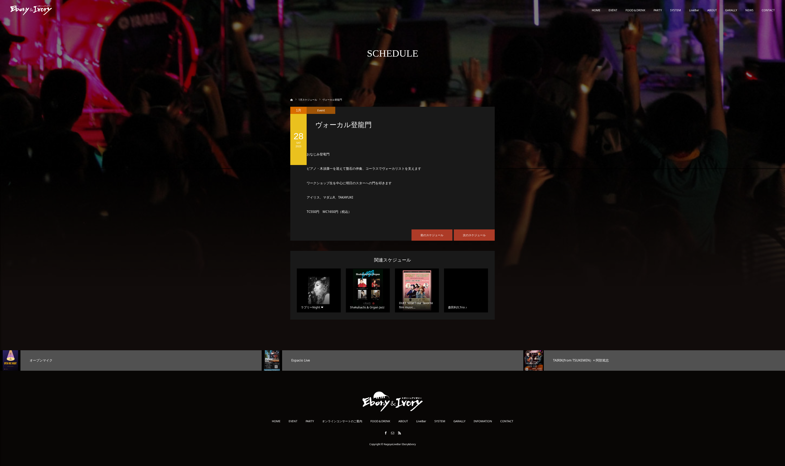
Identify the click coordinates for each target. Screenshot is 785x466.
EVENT (613, 10)
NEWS (749, 10)
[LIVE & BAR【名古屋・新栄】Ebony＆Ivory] (31, 10)
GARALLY (731, 10)
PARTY (658, 10)
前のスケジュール (432, 235)
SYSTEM (675, 10)
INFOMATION (483, 421)
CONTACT (768, 10)
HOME (596, 10)
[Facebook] (386, 433)
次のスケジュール (474, 235)
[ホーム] (291, 99)
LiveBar (694, 10)
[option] (131, 360)
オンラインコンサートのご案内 (342, 421)
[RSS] (399, 433)
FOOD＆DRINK (635, 10)
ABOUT (712, 10)
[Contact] (392, 433)
